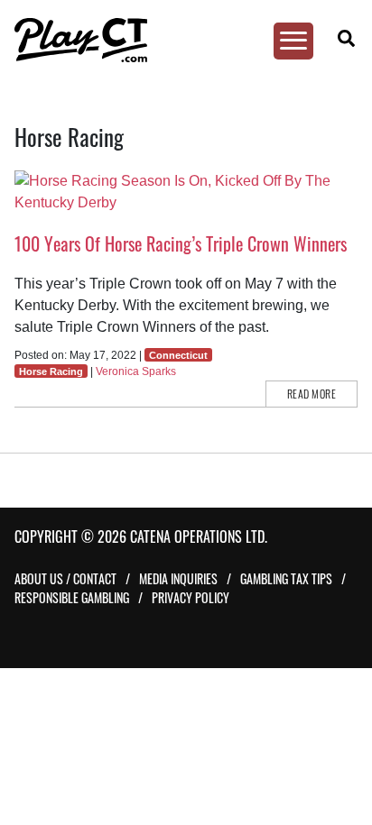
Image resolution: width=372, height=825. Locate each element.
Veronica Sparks (136, 371)
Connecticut (178, 355)
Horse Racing (51, 371)
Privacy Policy (190, 597)
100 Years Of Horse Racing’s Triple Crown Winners (180, 243)
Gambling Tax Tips (286, 578)
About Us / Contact (65, 578)
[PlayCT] (177, 40)
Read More (312, 393)
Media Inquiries (178, 578)
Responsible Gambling (71, 597)
